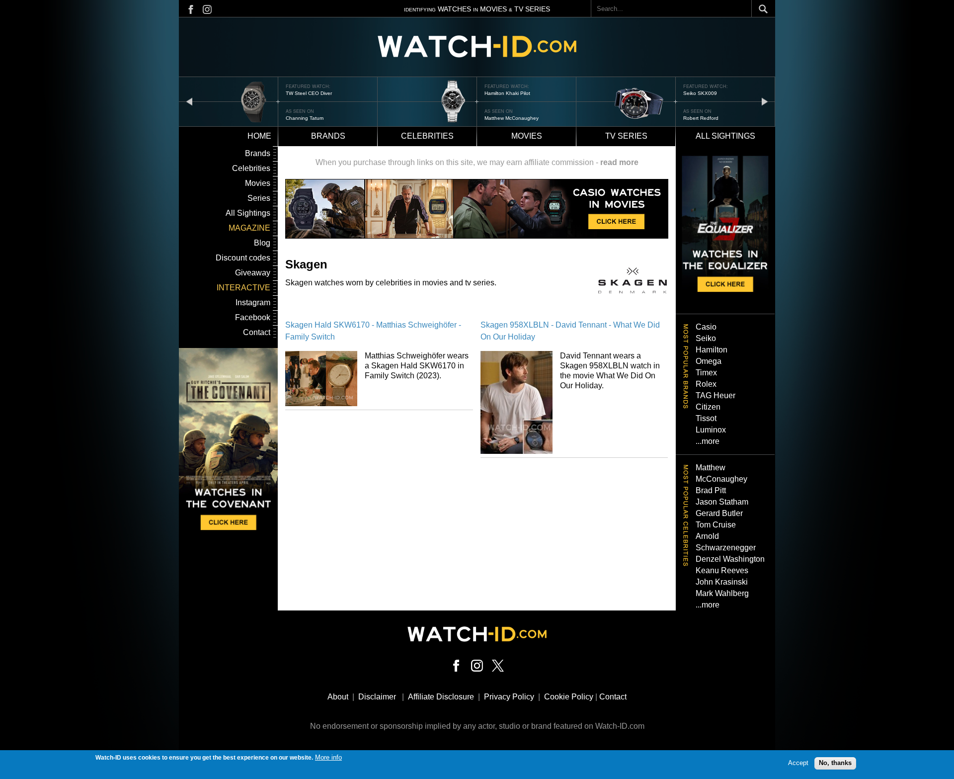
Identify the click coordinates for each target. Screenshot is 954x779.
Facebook (252, 317)
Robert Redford (700, 118)
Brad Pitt (711, 490)
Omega (708, 361)
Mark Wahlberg (722, 593)
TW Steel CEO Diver (309, 93)
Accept (798, 763)
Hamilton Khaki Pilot (507, 93)
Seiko (706, 338)
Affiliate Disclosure (441, 696)
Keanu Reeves (722, 570)
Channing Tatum (304, 118)
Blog (262, 243)
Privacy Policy (509, 696)
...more (707, 441)
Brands (328, 136)
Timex (706, 372)
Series (258, 198)
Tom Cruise (716, 524)
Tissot (706, 418)
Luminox (711, 430)
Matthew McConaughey (511, 118)
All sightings (725, 136)
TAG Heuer (715, 395)
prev (189, 101)
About (337, 696)
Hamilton (711, 350)
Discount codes (243, 258)
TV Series (626, 136)
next (765, 101)
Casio (706, 327)
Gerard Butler (719, 513)
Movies (526, 136)
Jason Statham (722, 502)
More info (328, 757)
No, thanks (835, 763)
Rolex (706, 384)
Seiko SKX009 (700, 93)
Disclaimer (377, 696)
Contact (256, 332)
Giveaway (252, 272)
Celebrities (427, 136)
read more (619, 162)
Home (259, 136)
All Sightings (248, 213)
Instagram (253, 302)
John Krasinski (722, 582)
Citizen (708, 407)
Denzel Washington (730, 559)
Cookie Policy (568, 696)
